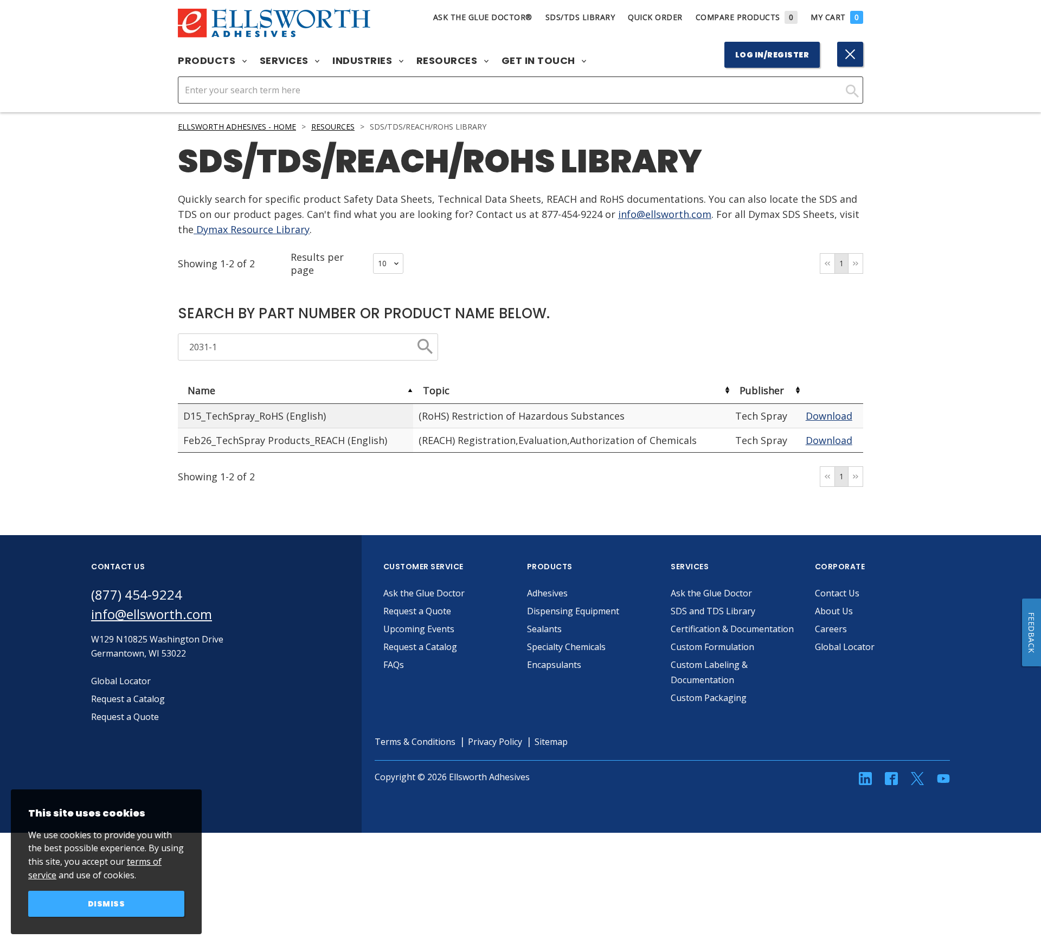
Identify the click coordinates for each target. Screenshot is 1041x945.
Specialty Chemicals (566, 647)
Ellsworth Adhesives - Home (237, 126)
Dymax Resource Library (252, 229)
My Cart (835, 17)
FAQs (393, 665)
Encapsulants (554, 665)
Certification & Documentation (732, 629)
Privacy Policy (495, 742)
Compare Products (745, 17)
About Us (834, 611)
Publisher (762, 390)
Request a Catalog (420, 647)
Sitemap (551, 742)
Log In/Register (772, 54)
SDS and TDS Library (713, 611)
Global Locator (845, 647)
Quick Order (655, 17)
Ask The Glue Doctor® (482, 17)
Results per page (317, 263)
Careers (831, 629)
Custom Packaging (709, 698)
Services (285, 60)
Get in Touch (540, 60)
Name (201, 390)
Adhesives (547, 593)
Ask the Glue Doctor (424, 593)
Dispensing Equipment (573, 611)
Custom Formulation (712, 647)
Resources (448, 60)
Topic (436, 390)
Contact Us (837, 593)
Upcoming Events (418, 629)
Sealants (544, 629)
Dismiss (106, 903)
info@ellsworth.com (664, 214)
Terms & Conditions (415, 742)
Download (829, 415)
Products (208, 60)
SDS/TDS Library (580, 17)
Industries (363, 60)
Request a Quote (417, 611)
